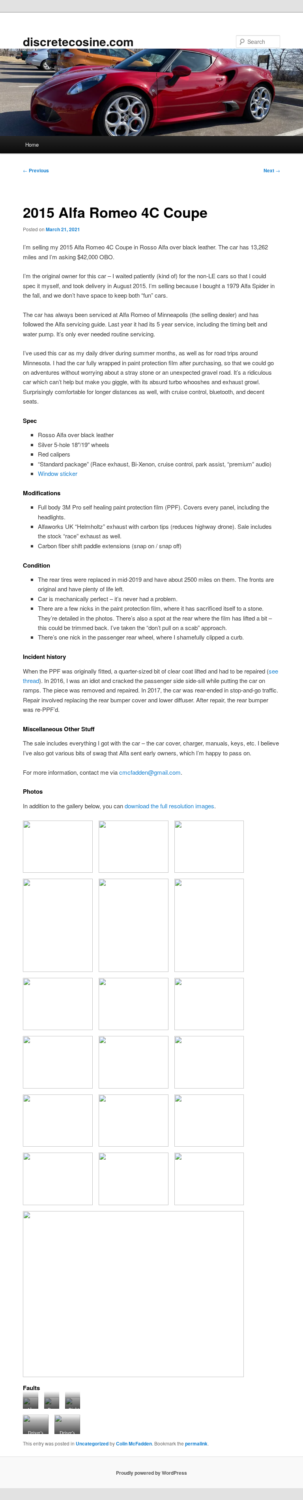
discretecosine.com (78, 41)
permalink (196, 1443)
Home (32, 144)
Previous (36, 170)
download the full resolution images (169, 806)
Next (272, 170)
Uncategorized (92, 1443)
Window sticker (57, 473)
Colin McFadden (134, 1443)
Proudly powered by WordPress (151, 1472)
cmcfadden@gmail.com (150, 772)
